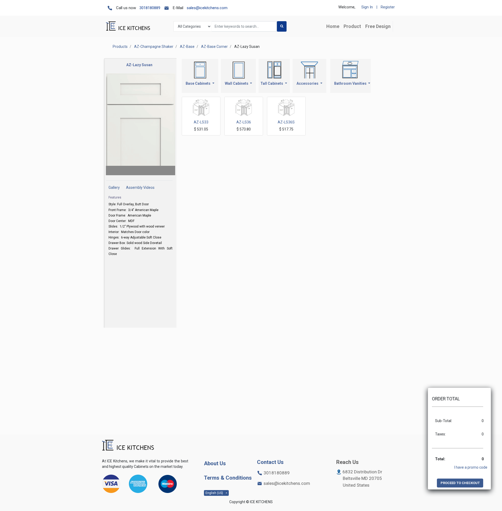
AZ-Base (187, 46)
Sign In (367, 7)
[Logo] (128, 445)
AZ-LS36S (286, 122)
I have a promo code (470, 467)
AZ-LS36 (243, 122)
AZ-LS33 (201, 122)
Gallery (115, 187)
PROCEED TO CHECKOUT (460, 483)
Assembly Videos (140, 187)
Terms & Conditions (228, 478)
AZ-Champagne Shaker (153, 46)
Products (120, 46)
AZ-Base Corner (214, 46)
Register (388, 7)
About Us (215, 463)
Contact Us (270, 462)
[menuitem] (332, 26)
